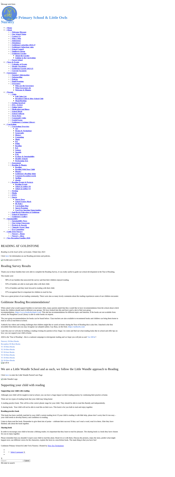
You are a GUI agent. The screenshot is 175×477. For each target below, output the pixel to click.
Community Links (19, 118)
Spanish (18, 152)
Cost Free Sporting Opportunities (28, 210)
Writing (15, 191)
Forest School (17, 60)
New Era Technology (56, 446)
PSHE (17, 144)
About (9, 30)
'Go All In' (91, 337)
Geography (19, 133)
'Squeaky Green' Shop (20, 227)
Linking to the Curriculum (25, 58)
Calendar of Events (19, 64)
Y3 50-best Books (8, 352)
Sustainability (12, 219)
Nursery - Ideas (18, 236)
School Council (18, 49)
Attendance (16, 43)
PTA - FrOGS (17, 105)
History (18, 135)
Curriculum (11, 124)
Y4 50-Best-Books (8, 355)
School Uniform (18, 114)
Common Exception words (25, 176)
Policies (15, 79)
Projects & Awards (19, 225)
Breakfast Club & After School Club (29, 98)
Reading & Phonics (19, 165)
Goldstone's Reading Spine (25, 174)
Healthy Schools (21, 159)
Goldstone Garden (19, 53)
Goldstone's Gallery (20, 216)
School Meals (17, 111)
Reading (18, 146)
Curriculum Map (21, 206)
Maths (14, 193)
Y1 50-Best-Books (8, 347)
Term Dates (16, 116)
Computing (19, 137)
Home (9, 28)
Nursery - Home (18, 234)
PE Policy (19, 204)
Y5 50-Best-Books (8, 358)
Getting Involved (18, 103)
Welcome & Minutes (23, 90)
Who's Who (16, 38)
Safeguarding (17, 77)
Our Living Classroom (21, 223)
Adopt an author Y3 (23, 189)
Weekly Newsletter (19, 66)
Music (17, 139)
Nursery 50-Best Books (10, 341)
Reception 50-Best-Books (10, 344)
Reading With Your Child (25, 169)
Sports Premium (21, 208)
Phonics (18, 171)
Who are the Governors (24, 86)
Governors (16, 83)
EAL (17, 154)
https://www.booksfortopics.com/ (28, 312)
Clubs (14, 94)
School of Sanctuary (20, 214)
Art (16, 129)
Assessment (16, 163)
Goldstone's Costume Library (23, 122)
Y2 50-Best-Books (8, 349)
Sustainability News (19, 221)
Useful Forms (17, 120)
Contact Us (16, 36)
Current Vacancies (19, 71)
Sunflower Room (18, 51)
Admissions (16, 41)
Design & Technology (23, 131)
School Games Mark (23, 201)
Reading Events (21, 184)
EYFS (14, 195)
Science (18, 150)
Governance (12, 73)
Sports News (20, 199)
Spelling (18, 178)
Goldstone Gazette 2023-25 (22, 68)
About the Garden (22, 56)
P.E (16, 141)
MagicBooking (21, 101)
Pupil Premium (18, 81)
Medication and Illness (20, 109)
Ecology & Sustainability (25, 156)
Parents (10, 92)
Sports (14, 197)
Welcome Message (19, 32)
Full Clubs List (21, 96)
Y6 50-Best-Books (8, 360)
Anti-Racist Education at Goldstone (25, 212)
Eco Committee (18, 229)
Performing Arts (21, 161)
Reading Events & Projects (22, 182)
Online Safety (17, 107)
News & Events (13, 62)
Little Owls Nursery (15, 232)
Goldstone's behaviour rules (23, 47)
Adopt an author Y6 (23, 186)
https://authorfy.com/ (76, 327)
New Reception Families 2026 (18, 238)
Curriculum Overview (20, 126)
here (7, 256)
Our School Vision (19, 34)
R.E (16, 148)
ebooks (18, 180)
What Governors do (23, 88)
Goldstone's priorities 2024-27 (23, 45)
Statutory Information (20, 75)
